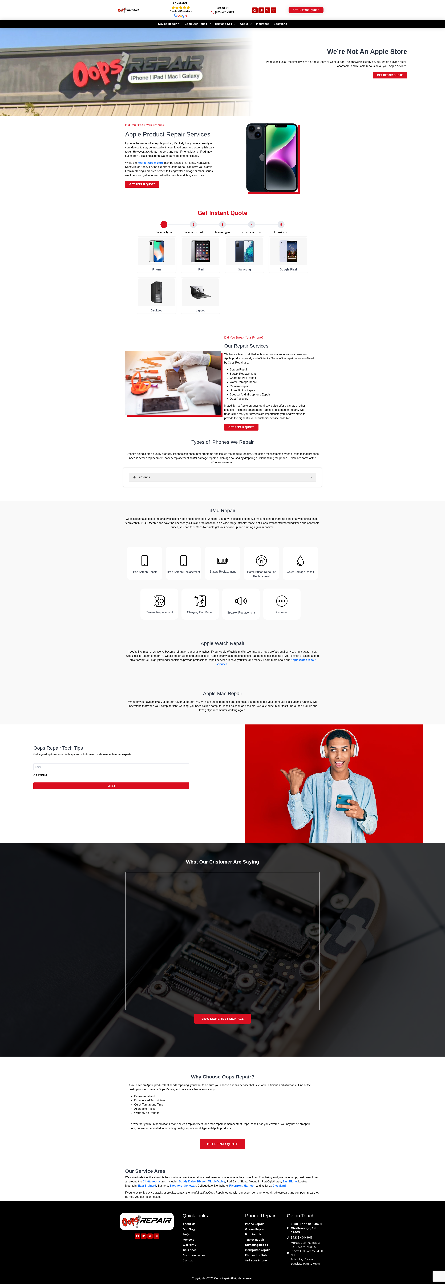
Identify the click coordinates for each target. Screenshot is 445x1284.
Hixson (202, 1181)
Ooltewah (190, 1185)
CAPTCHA (40, 775)
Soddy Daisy (187, 1181)
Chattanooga (151, 1181)
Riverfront (235, 1185)
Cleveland (279, 1185)
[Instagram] (273, 10)
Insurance (262, 23)
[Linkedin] (261, 10)
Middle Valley (216, 1181)
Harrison (249, 1185)
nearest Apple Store (150, 162)
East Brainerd (147, 1185)
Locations (280, 23)
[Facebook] (255, 10)
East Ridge (289, 1181)
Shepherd (176, 1185)
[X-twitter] (267, 10)
